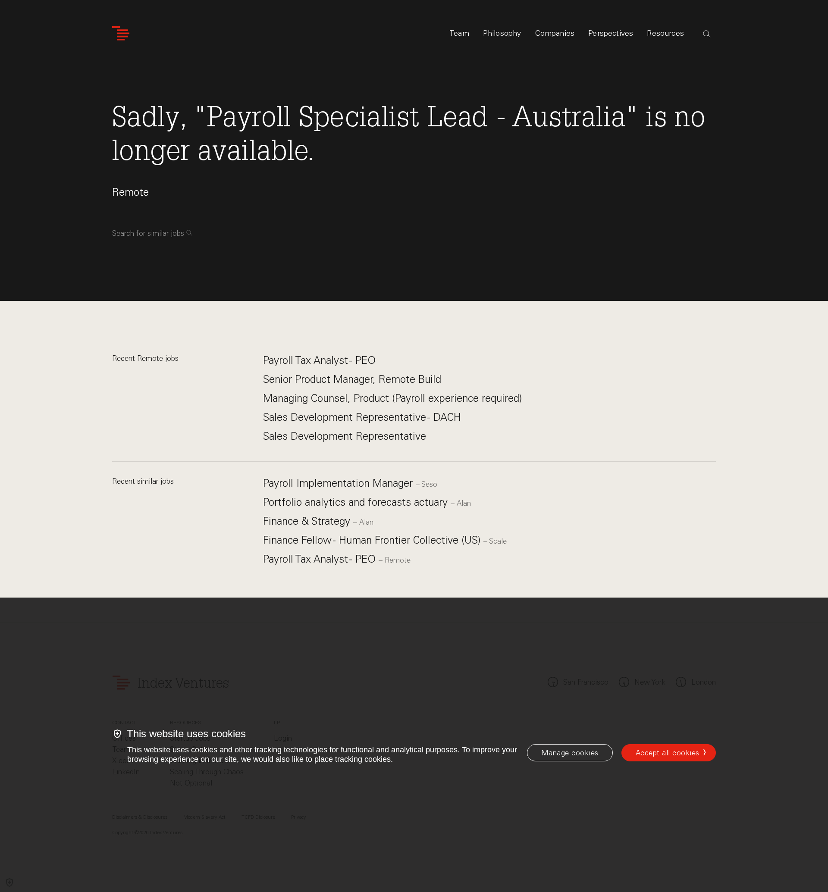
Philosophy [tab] (502, 33)
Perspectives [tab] (610, 33)
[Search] (707, 34)
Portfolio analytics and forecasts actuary (357, 502)
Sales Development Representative (344, 436)
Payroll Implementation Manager (339, 483)
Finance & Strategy (308, 521)
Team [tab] (459, 33)
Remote (130, 192)
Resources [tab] (665, 33)
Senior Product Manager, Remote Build (352, 379)
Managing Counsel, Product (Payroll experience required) (392, 398)
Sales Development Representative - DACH (362, 417)
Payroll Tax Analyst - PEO (319, 360)
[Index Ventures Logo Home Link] (120, 33)
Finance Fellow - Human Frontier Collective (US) (373, 540)
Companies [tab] (555, 33)
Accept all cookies (667, 752)
